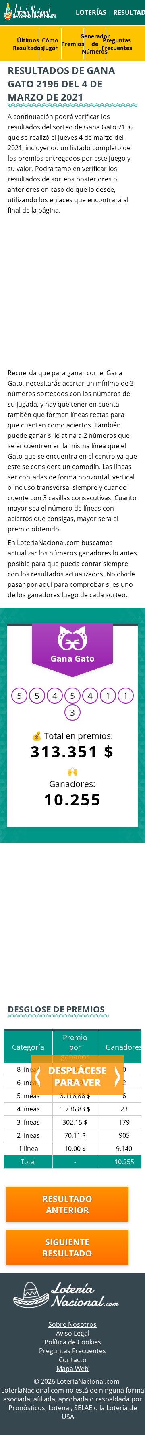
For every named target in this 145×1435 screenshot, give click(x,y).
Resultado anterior (67, 1204)
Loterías (91, 12)
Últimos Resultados (28, 44)
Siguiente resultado (67, 1247)
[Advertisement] (72, 291)
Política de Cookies (72, 1342)
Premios (72, 44)
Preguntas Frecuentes (117, 44)
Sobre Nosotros (72, 1324)
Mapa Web (72, 1368)
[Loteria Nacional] (29, 18)
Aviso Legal (72, 1333)
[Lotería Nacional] (72, 1295)
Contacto (73, 1359)
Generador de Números (95, 43)
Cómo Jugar (50, 44)
